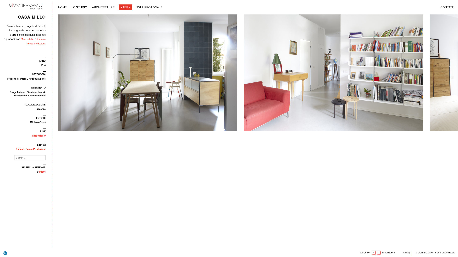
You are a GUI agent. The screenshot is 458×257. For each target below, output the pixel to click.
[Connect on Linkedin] (5, 253)
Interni (125, 7)
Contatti (447, 7)
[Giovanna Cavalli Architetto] (26, 7)
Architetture (103, 7)
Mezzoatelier (27, 39)
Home (62, 7)
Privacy (406, 252)
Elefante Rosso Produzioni (31, 149)
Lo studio (79, 7)
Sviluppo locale (149, 7)
